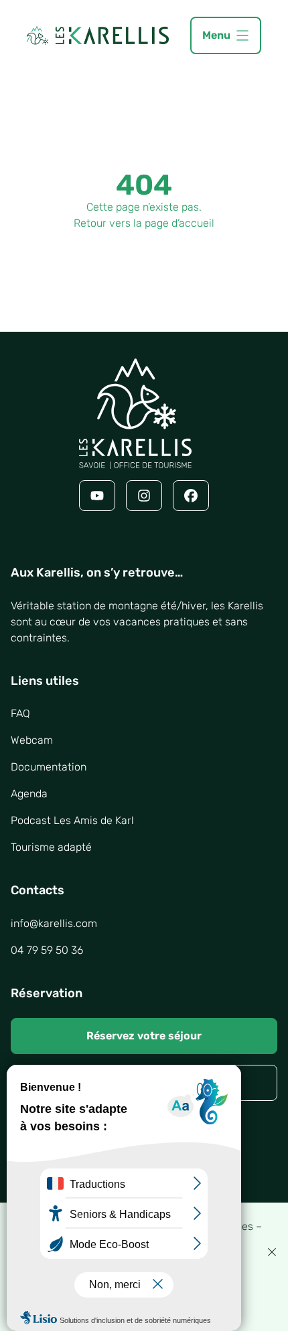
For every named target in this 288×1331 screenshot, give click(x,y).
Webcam (32, 740)
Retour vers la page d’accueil (144, 223)
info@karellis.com (54, 923)
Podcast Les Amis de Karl (72, 820)
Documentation (48, 766)
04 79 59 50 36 (47, 950)
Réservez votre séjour (144, 1035)
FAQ (20, 713)
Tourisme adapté (51, 847)
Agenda (29, 793)
